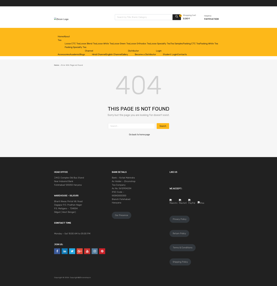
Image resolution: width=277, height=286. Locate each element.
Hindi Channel (99, 54)
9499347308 (211, 19)
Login (159, 51)
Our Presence (121, 215)
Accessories (64, 54)
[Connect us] (57, 251)
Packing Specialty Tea (75, 47)
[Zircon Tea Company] (61, 19)
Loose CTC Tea (72, 43)
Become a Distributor (145, 54)
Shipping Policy (180, 262)
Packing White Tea (209, 43)
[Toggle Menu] (55, 31)
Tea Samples (176, 43)
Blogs (82, 54)
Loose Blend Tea (88, 43)
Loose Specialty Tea (160, 43)
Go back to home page (139, 134)
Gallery (124, 54)
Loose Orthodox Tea (140, 43)
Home (61, 36)
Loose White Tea (105, 43)
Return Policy (179, 233)
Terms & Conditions (182, 247)
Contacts (182, 54)
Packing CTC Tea (191, 43)
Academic (74, 54)
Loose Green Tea (121, 43)
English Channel (113, 54)
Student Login (170, 54)
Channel (89, 51)
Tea (59, 40)
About (67, 36)
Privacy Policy (179, 219)
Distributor (133, 51)
